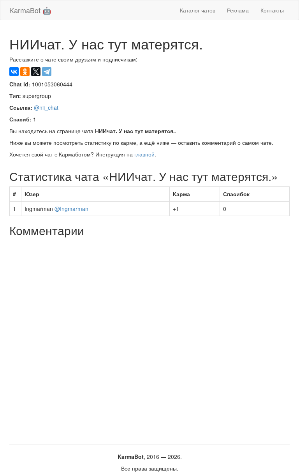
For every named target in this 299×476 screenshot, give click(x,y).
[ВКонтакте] (14, 71)
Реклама (238, 10)
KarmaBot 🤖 (30, 10)
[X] (35, 71)
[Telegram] (46, 71)
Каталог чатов (197, 10)
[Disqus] (149, 338)
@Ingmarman (71, 209)
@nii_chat (46, 107)
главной (144, 154)
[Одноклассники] (25, 71)
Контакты (272, 10)
